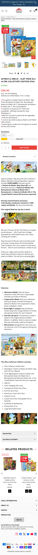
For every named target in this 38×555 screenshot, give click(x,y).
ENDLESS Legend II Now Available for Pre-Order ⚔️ (19, 3)
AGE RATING (7, 433)
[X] (24, 534)
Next (35, 42)
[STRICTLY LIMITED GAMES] (19, 10)
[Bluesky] (28, 534)
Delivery (6, 143)
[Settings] (30, 10)
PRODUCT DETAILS (9, 157)
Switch (10, 135)
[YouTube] (32, 534)
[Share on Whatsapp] (24, 73)
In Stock (5, 26)
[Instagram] (16, 534)
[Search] (6, 10)
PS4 (3, 135)
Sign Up (19, 520)
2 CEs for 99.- (10, 17)
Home (3, 17)
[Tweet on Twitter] (18, 73)
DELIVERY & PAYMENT (10, 439)
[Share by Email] (27, 73)
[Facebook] (20, 534)
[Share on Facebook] (15, 73)
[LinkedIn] (35, 534)
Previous (2, 42)
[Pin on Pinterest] (21, 73)
